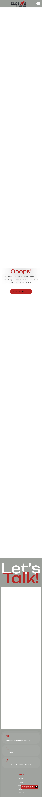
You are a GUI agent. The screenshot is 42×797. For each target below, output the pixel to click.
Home (21, 778)
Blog (21, 789)
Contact (21, 792)
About (21, 782)
